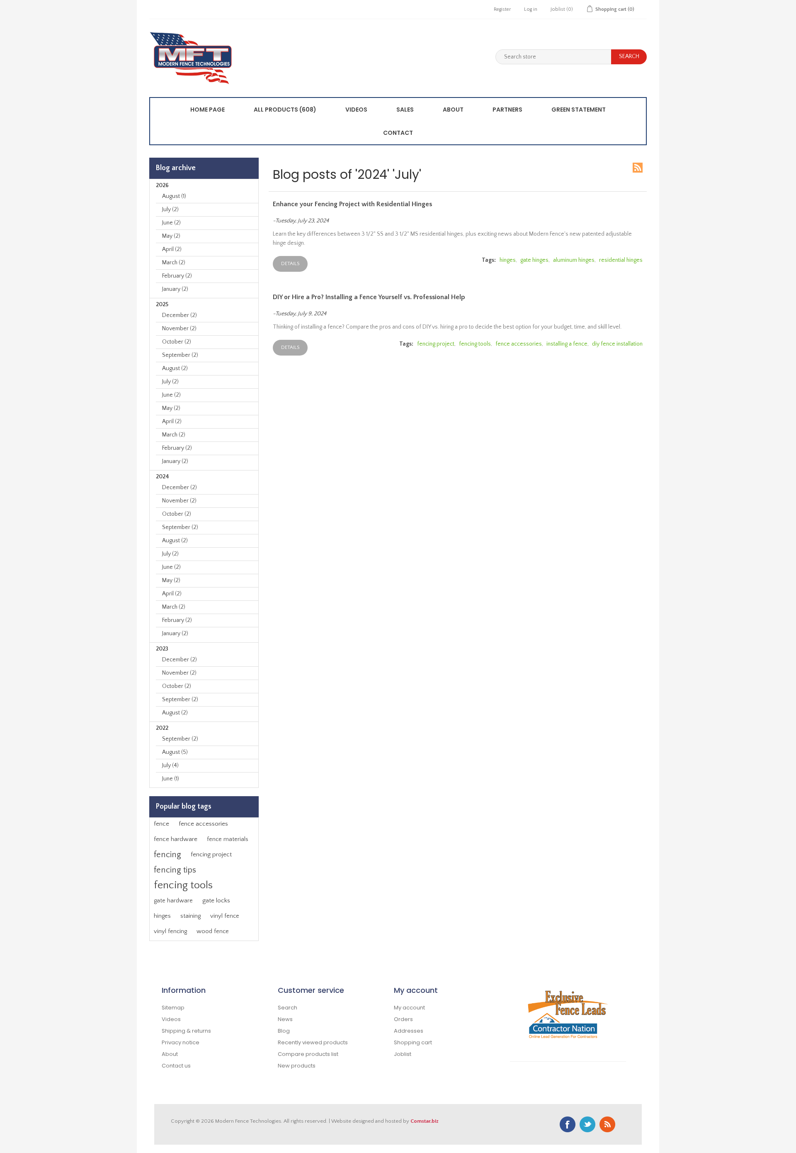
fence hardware (175, 839)
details (290, 263)
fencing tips (175, 870)
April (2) (172, 249)
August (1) (174, 196)
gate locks (216, 900)
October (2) (176, 342)
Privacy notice (180, 1042)
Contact (398, 133)
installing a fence (566, 344)
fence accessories (203, 823)
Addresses (408, 1031)
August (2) (175, 368)
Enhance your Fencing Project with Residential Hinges (352, 204)
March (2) (173, 262)
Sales (405, 109)
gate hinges (534, 260)
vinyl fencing (170, 931)
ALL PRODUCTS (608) (285, 109)
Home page (207, 109)
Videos (356, 109)
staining (190, 916)
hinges (162, 916)
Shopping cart (413, 1042)
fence (161, 823)
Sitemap (173, 1008)
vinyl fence (224, 916)
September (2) (180, 355)
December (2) (179, 315)
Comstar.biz (424, 1121)
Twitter (587, 1124)
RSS (638, 168)
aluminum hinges (574, 260)
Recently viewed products (313, 1042)
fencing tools (183, 885)
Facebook (567, 1124)
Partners (507, 109)
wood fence (213, 931)
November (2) (179, 328)
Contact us (176, 1066)
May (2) (171, 236)
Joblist (402, 1054)
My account (409, 1008)
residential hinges (621, 260)
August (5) (175, 752)
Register (502, 9)
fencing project (211, 854)
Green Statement (578, 109)
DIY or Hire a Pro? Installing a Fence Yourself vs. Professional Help (369, 297)
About (453, 109)
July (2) (170, 209)
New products (296, 1066)
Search (287, 1008)
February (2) (177, 276)
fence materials (227, 839)
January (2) (175, 289)
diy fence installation (617, 344)
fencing (167, 854)
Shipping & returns (186, 1031)
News (285, 1019)
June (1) (170, 778)
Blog (284, 1031)
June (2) (171, 222)
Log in (530, 9)
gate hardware (173, 900)
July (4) (170, 765)
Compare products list (308, 1054)
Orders (403, 1019)
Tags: (489, 260)
